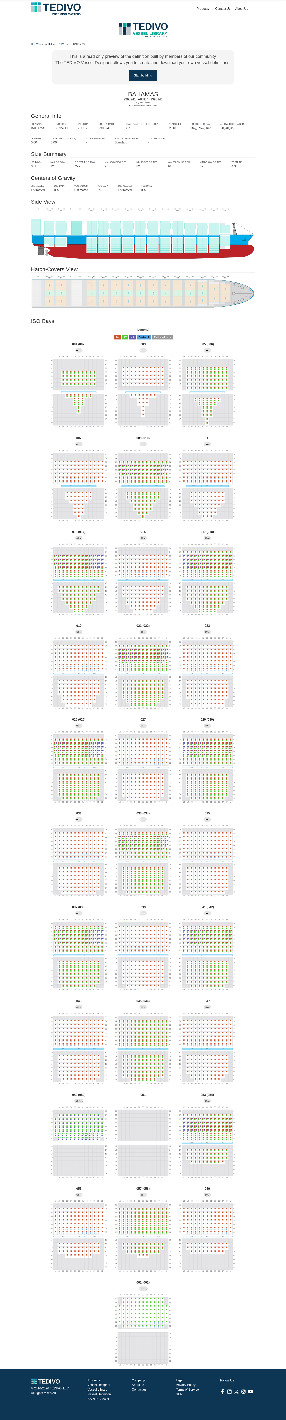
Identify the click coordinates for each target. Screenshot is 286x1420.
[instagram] (243, 1391)
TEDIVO (35, 44)
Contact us (139, 1389)
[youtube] (250, 1391)
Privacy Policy (186, 1385)
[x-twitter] (236, 1391)
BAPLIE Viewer (98, 1399)
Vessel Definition (99, 1394)
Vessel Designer (99, 1385)
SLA (179, 1394)
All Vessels (64, 44)
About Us (241, 8)
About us (138, 1385)
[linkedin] (229, 1391)
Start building (143, 75)
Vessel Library (49, 44)
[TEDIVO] (56, 9)
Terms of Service (187, 1389)
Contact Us (223, 8)
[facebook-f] (222, 1391)
